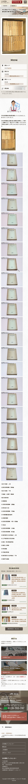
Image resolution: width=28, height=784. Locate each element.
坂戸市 (9, 68)
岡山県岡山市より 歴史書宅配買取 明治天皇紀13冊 (19, 608)
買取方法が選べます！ (15, 76)
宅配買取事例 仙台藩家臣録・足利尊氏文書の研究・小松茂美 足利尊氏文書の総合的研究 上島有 (19, 595)
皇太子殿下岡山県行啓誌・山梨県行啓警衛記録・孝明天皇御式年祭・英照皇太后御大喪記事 (19, 580)
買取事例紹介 (9, 733)
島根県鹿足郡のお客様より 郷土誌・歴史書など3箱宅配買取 (19, 620)
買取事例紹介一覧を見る (13, 628)
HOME (3, 733)
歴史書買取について (14, 83)
